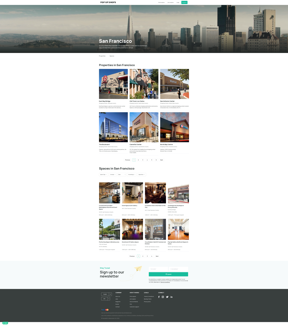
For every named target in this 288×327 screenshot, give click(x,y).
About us (118, 296)
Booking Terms (147, 299)
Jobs (117, 299)
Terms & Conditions (149, 296)
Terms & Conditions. (165, 282)
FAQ (131, 304)
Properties (102, 56)
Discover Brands (134, 301)
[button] (103, 174)
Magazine (118, 301)
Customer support (134, 306)
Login (178, 2)
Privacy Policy (150, 315)
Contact (118, 306)
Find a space (161, 2)
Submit (169, 274)
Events (117, 304)
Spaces (112, 56)
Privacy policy (147, 301)
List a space (171, 2)
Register (184, 2)
